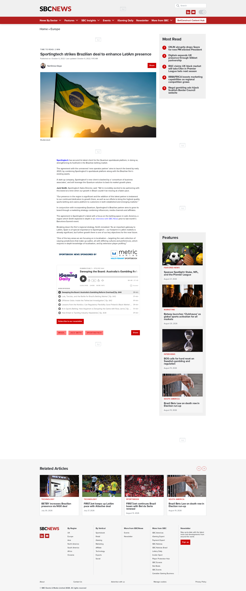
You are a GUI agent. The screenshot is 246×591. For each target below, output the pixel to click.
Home (44, 29)
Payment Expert (158, 540)
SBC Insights (88, 20)
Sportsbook (100, 532)
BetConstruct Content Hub (190, 20)
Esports (99, 555)
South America (73, 547)
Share (152, 65)
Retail (98, 536)
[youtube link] (193, 12)
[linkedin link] (188, 12)
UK (69, 532)
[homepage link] (55, 8)
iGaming (99, 540)
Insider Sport (157, 555)
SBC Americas (157, 532)
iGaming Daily (125, 20)
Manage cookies (160, 581)
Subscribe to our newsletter (70, 321)
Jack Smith (75, 332)
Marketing (100, 544)
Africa (70, 551)
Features (69, 20)
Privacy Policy (201, 581)
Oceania (71, 555)
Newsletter (142, 20)
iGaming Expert (158, 536)
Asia (69, 540)
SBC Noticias (157, 544)
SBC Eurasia (157, 562)
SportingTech (94, 332)
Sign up (185, 542)
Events (107, 20)
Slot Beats (156, 566)
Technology (100, 551)
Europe (55, 29)
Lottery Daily (157, 551)
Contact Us (77, 581)
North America (73, 544)
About (42, 581)
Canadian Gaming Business (163, 573)
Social (98, 558)
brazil (61, 332)
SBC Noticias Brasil (159, 547)
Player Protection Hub (161, 558)
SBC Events (157, 569)
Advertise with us (118, 581)
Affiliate (98, 547)
